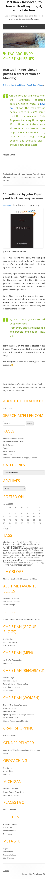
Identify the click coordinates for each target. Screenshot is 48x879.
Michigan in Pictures (11, 795)
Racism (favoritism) (18, 384)
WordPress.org (9, 858)
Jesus (17, 555)
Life (22, 555)
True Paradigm (9, 605)
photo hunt (28, 557)
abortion (14, 174)
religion (14, 563)
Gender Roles (17, 553)
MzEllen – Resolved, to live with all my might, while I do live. (24, 6)
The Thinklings (9, 645)
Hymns (11, 555)
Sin (28, 563)
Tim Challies (8, 690)
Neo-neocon (8, 834)
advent (14, 542)
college (27, 548)
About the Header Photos (13, 438)
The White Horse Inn (11, 687)
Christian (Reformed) (31, 544)
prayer (31, 561)
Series (5, 448)
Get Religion (8, 639)
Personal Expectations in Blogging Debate (20, 457)
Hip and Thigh (8, 677)
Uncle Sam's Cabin (10, 718)
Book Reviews (9, 445)
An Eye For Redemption (12, 660)
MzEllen (6, 180)
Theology (40, 563)
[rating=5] (7, 205)
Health (31, 552)
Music (13, 557)
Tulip (12, 565)
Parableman (8, 663)
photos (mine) (10, 560)
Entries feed (8, 851)
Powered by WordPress (32, 874)
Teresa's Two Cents (11, 598)
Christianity (21, 177)
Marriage (7, 557)
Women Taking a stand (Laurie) (15, 721)
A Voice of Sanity (10, 824)
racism (42, 387)
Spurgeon (32, 563)
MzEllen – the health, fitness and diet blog (20, 579)
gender (7, 552)
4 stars (34, 384)
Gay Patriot (7, 827)
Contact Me (7, 454)
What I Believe (9, 451)
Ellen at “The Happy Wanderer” (15, 705)
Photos (37, 557)
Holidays (39, 552)
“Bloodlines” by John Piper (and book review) (22, 196)
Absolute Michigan (10, 789)
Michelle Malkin (9, 830)
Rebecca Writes (9, 711)
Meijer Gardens (9, 810)
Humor (5, 556)
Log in (5, 848)
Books (12, 387)
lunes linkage (36, 555)
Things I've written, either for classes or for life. (22, 619)
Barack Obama (22, 542)
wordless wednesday (23, 565)
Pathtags (6, 774)
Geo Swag (7, 768)
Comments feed (9, 855)
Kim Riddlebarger (10, 681)
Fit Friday (33, 550)
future (40, 550)
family (25, 550)
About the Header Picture (13, 441)
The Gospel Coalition (11, 601)
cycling (11, 550)
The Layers (7, 408)
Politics (23, 560)
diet (16, 550)
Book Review (9, 544)
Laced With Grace (10, 642)
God (25, 552)
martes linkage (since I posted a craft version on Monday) (21, 73)
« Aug (5, 528)
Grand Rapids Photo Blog (13, 792)
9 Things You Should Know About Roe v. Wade (23, 85)
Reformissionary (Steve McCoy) (15, 684)
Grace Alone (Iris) (10, 708)
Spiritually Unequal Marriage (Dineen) (18, 714)
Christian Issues (25, 174)
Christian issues (9, 177)
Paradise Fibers (9, 735)
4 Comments (37, 198)
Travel (6, 564)
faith (20, 550)
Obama (20, 557)
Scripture (22, 562)
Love (27, 556)
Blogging (36, 542)
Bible (31, 542)
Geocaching (8, 771)
